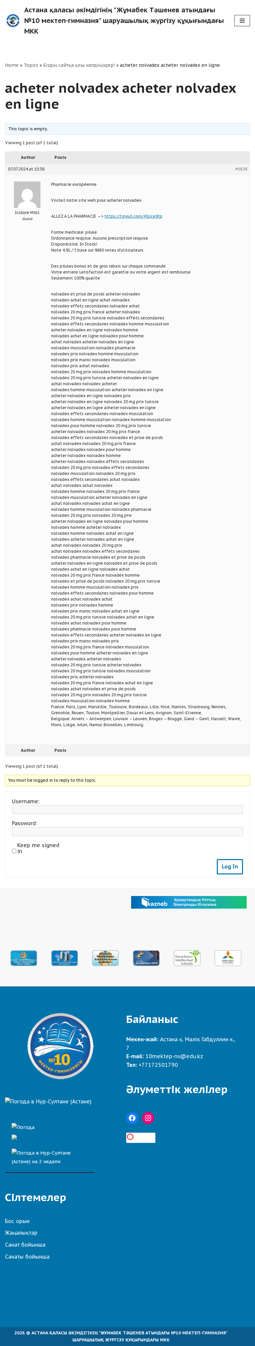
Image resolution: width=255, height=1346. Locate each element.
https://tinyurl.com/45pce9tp (133, 216)
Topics (31, 65)
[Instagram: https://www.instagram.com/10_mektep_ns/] (148, 1118)
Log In (230, 866)
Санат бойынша (25, 1244)
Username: (26, 801)
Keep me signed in (38, 848)
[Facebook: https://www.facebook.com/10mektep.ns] (132, 1118)
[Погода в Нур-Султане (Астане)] (48, 1101)
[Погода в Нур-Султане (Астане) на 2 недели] (50, 1155)
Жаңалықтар (21, 1232)
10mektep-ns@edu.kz (174, 1056)
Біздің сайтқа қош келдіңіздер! (79, 65)
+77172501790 (158, 1065)
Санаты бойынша (27, 1256)
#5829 (241, 169)
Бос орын (17, 1221)
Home (12, 65)
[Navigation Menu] (242, 20)
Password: (24, 823)
